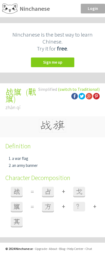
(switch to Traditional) (79, 89)
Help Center (75, 249)
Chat (88, 249)
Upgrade (41, 249)
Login (93, 8)
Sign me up (52, 62)
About (53, 249)
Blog (62, 249)
